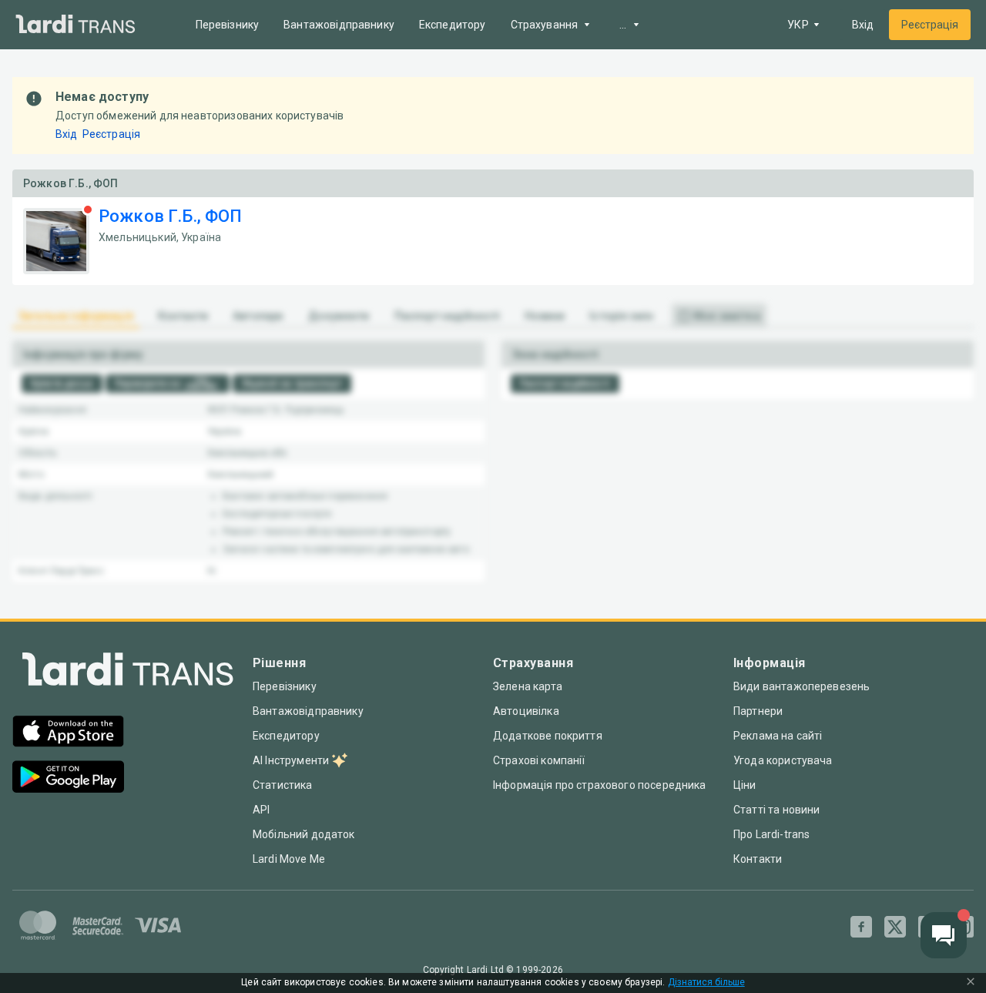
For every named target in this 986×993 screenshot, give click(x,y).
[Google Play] (68, 778)
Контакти (757, 859)
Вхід (863, 24)
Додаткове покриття (547, 736)
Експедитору (452, 24)
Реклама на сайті (777, 736)
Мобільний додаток (304, 834)
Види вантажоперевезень (801, 686)
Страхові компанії (539, 760)
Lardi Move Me (289, 859)
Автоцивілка (526, 711)
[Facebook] (861, 927)
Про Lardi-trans (771, 834)
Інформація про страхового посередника (599, 785)
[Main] (75, 25)
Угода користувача (783, 760)
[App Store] (68, 733)
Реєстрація (929, 24)
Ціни (744, 785)
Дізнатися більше (706, 983)
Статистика (283, 785)
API (261, 809)
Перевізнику (228, 24)
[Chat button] (944, 935)
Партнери (758, 711)
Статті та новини (776, 809)
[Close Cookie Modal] (970, 983)
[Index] (128, 672)
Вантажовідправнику (338, 24)
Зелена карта (527, 686)
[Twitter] (895, 927)
